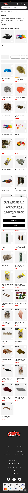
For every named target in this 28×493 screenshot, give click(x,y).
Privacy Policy (15, 215)
